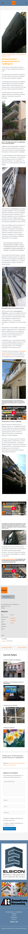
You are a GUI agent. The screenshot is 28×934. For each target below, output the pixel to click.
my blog (18, 54)
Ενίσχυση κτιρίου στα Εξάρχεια (12, 660)
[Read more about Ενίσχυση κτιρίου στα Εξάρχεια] (14, 669)
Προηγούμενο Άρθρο (6, 647)
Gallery (14, 915)
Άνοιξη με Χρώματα (9, 727)
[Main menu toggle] (2, 2)
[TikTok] (15, 921)
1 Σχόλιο (4, 54)
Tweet (3, 640)
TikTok (12, 622)
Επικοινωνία (14, 917)
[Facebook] (11, 921)
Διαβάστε (8, 354)
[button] (26, 3)
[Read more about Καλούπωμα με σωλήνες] (14, 715)
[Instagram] (13, 921)
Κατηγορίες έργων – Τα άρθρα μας (14, 912)
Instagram (13, 620)
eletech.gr (4, 611)
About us (14, 919)
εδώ (17, 260)
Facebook (12, 618)
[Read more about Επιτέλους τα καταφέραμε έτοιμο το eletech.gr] (14, 693)
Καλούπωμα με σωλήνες (10, 705)
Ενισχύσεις (23, 54)
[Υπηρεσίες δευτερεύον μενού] (5, 619)
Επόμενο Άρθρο (22, 647)
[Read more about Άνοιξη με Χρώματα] (14, 738)
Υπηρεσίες (14, 913)
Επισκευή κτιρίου (11, 54)
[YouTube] (17, 921)
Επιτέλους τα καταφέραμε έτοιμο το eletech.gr (13, 682)
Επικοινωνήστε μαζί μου (8, 559)
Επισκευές (4, 56)
